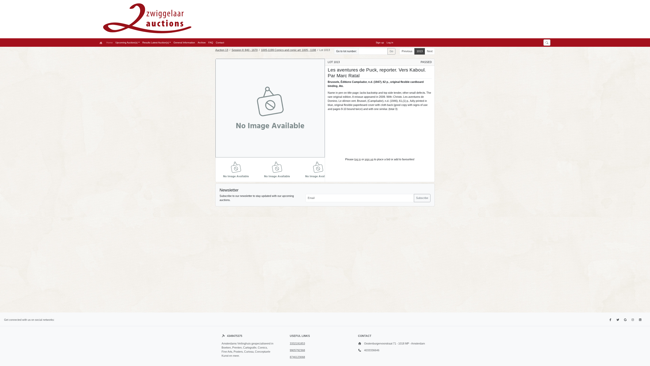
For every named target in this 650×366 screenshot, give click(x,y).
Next (429, 51)
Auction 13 (221, 50)
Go (391, 51)
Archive (202, 42)
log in (357, 159)
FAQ (210, 42)
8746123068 (297, 357)
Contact (220, 42)
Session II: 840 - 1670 (245, 50)
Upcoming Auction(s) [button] (126, 42)
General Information (184, 42)
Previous (407, 51)
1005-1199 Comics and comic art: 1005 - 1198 (288, 50)
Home (109, 42)
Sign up (380, 42)
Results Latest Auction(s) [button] (155, 42)
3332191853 (297, 343)
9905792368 (297, 350)
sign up (369, 159)
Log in (390, 42)
